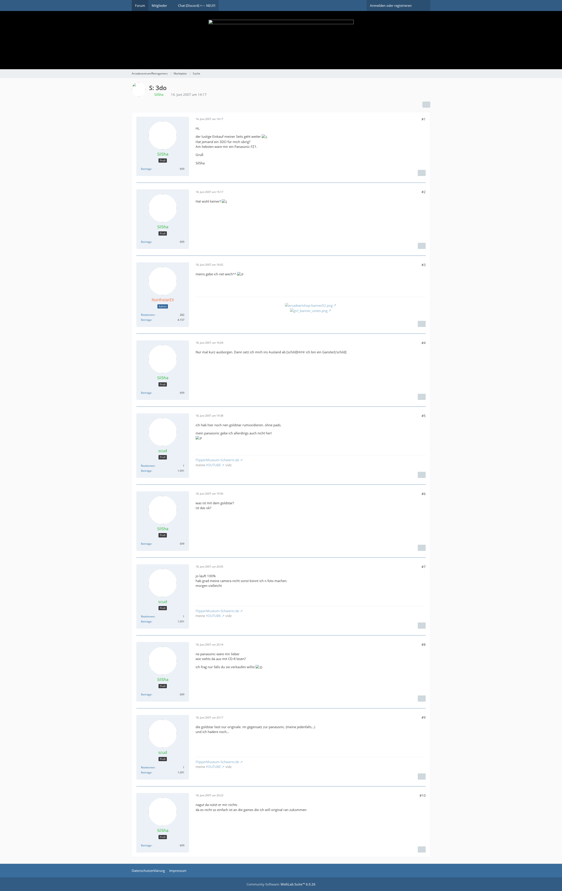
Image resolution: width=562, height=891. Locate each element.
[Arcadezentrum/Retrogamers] (281, 40)
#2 (424, 192)
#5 (424, 416)
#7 (424, 566)
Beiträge (146, 169)
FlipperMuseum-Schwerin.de (217, 460)
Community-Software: (281, 884)
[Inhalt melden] (422, 173)
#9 (424, 717)
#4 (424, 343)
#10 (423, 795)
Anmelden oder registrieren (391, 5)
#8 (424, 644)
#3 (424, 265)
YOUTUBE (213, 465)
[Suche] (422, 5)
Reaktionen (148, 315)
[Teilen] (426, 105)
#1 (424, 119)
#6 (424, 494)
